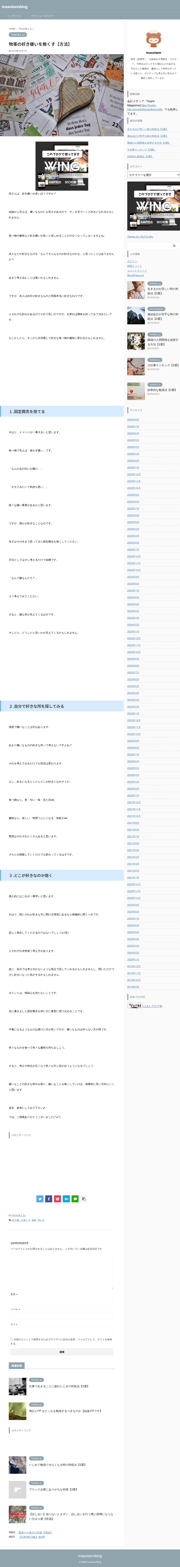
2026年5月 (133, 440)
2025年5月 (133, 522)
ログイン (132, 261)
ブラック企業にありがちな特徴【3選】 (53, 1489)
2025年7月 (133, 508)
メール (15, 1309)
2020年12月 (134, 884)
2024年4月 (133, 611)
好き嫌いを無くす (21, 1220)
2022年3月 (133, 781)
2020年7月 (133, 918)
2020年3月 (133, 945)
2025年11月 (134, 481)
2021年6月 (133, 843)
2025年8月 (133, 501)
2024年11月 (134, 563)
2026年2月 (133, 460)
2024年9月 (133, 576)
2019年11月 (134, 973)
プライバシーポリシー (42, 15)
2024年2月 (133, 624)
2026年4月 (133, 447)
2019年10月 (134, 980)
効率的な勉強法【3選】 (140, 156)
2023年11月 (134, 645)
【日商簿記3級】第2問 (31, 1537)
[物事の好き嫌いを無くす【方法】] (66, 1198)
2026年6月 (133, 433)
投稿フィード (134, 266)
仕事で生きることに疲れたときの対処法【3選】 (59, 1386)
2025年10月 (134, 488)
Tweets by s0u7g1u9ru (140, 236)
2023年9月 (133, 658)
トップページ (14, 15)
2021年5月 (133, 850)
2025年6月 (133, 515)
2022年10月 (134, 734)
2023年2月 (133, 706)
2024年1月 (133, 631)
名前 (14, 1294)
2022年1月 (133, 795)
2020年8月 (133, 911)
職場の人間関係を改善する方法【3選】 (149, 142)
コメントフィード (137, 270)
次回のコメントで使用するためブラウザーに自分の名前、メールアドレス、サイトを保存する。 (61, 1341)
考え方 (41, 1220)
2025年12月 (134, 474)
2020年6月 (133, 925)
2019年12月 (134, 966)
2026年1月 (133, 467)
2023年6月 (133, 679)
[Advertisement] (62, 377)
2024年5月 (133, 604)
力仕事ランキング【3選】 (141, 149)
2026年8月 (133, 419)
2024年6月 (133, 597)
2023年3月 (133, 699)
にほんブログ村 (152, 1006)
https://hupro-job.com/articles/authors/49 (144, 107)
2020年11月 (134, 891)
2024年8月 (133, 583)
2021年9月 (133, 822)
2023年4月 (133, 693)
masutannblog (15, 6)
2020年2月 (133, 952)
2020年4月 (133, 939)
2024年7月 (133, 590)
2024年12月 (134, 556)
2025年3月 (133, 535)
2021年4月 (133, 857)
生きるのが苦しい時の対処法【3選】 (147, 129)
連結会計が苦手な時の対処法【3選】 (147, 136)
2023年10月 (134, 652)
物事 (34, 1220)
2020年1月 (133, 959)
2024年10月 (134, 570)
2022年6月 (133, 761)
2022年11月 (134, 727)
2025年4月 (133, 529)
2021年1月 (133, 877)
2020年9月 (133, 904)
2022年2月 (133, 788)
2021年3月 (133, 863)
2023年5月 (133, 686)
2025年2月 (133, 542)
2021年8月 (133, 829)
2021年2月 (133, 870)
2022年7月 (133, 754)
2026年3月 (133, 453)
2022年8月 (133, 747)
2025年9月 (133, 494)
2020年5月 (133, 932)
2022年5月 (133, 768)
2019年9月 (133, 986)
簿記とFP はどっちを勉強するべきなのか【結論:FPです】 (65, 1411)
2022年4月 (133, 775)
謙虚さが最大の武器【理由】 (35, 1532)
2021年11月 (134, 809)
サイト (14, 1324)
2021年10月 (134, 816)
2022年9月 (133, 740)
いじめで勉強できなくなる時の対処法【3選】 (58, 1465)
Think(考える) (19, 1215)
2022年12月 (134, 720)
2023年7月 (133, 672)
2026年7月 (133, 426)
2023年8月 (133, 665)
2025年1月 (133, 549)
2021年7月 (133, 836)
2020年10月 (134, 898)
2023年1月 (133, 713)
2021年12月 (134, 802)
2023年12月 (134, 638)
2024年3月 (133, 617)
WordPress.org (135, 275)
